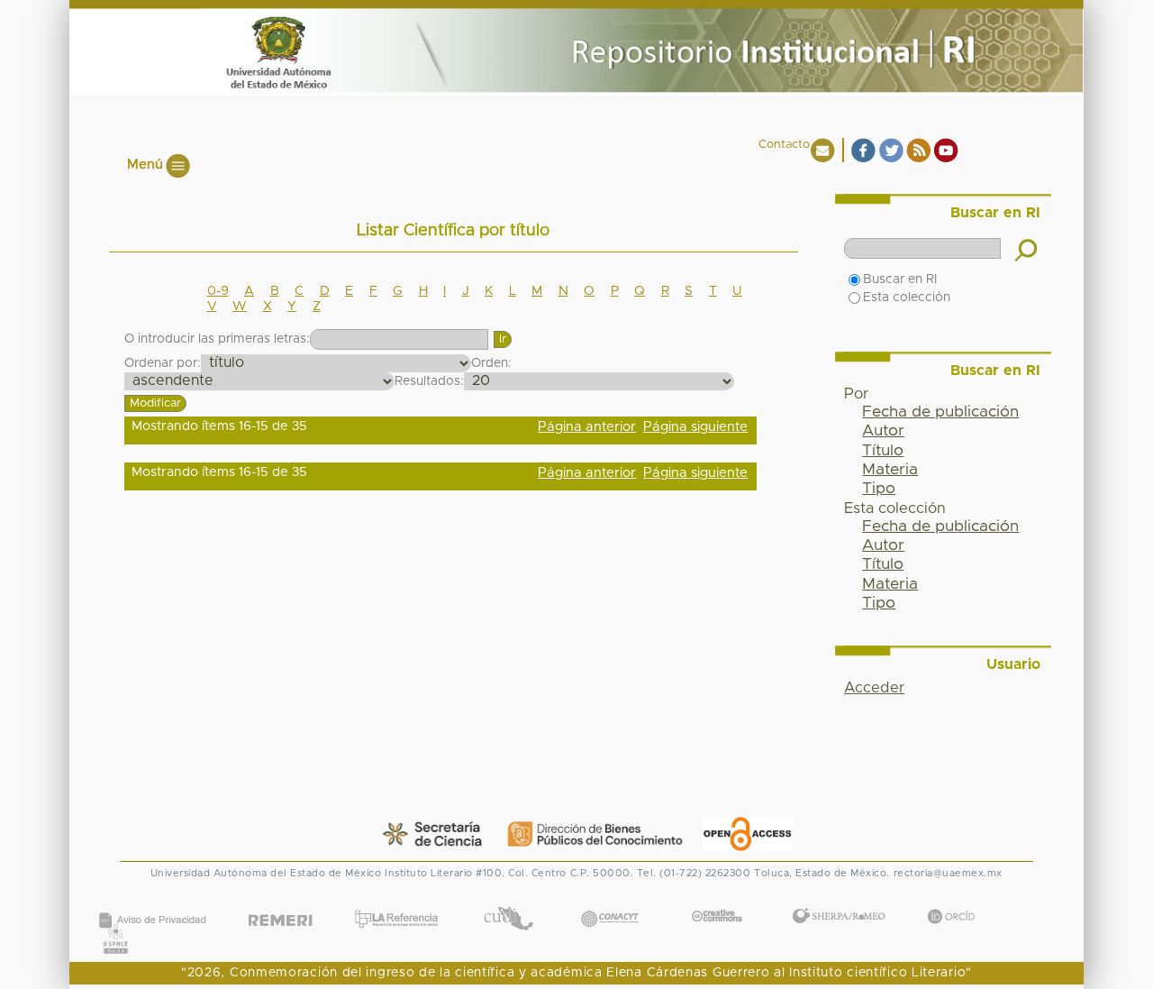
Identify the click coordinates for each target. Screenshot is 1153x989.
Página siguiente (695, 427)
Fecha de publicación (940, 412)
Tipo (878, 489)
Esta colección (906, 297)
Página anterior (587, 427)
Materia (890, 470)
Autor (883, 431)
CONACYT (609, 900)
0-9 (218, 291)
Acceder (874, 688)
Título (882, 451)
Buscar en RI (900, 279)
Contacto (784, 145)
